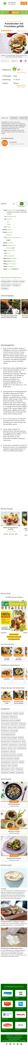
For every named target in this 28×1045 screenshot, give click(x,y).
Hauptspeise (19, 772)
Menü (2, 13)
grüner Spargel (11, 264)
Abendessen (5, 772)
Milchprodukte (5, 769)
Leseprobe (3, 632)
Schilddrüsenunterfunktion (9, 755)
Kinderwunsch (13, 744)
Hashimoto (4, 744)
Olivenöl (9, 219)
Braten (16, 758)
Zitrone (9, 248)
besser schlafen (12, 727)
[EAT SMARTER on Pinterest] (10, 1044)
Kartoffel (15, 281)
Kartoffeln (14, 258)
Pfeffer (9, 224)
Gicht (23, 741)
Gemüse (4, 765)
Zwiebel (9, 235)
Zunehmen (10, 758)
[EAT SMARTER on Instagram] (14, 1044)
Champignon (16, 285)
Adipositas (22, 723)
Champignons (11, 266)
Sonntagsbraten (6, 762)
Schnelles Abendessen (14, 804)
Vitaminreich (14, 723)
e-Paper (25, 632)
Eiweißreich (7, 679)
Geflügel (21, 762)
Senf (8, 253)
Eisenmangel (14, 730)
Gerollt (21, 713)
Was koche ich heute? (14, 831)
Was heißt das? (21, 72)
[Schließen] (1, 3)
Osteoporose (5, 751)
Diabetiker (21, 727)
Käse (9, 765)
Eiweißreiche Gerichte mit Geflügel (11, 720)
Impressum (9, 1035)
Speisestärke (10, 256)
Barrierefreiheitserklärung (9, 1041)
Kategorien (23, 1041)
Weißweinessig (11, 216)
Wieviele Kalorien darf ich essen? (21, 86)
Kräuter (15, 765)
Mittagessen (19, 769)
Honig (8, 227)
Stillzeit (20, 755)
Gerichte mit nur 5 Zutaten (14, 858)
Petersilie (9, 232)
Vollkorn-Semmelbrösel (14, 237)
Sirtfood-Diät (5, 717)
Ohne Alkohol (5, 723)
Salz (8, 222)
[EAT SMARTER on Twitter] (17, 1044)
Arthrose (4, 727)
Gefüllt (15, 713)
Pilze (13, 769)
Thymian (9, 229)
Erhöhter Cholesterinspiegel (9, 737)
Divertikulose (5, 730)
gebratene (9, 713)
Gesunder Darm (6, 741)
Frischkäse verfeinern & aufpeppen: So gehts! (13, 921)
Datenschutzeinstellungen (14, 1037)
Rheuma (12, 751)
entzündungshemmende (8, 734)
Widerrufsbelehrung (14, 1039)
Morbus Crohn (12, 748)
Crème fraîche (11, 250)
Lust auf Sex (22, 744)
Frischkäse (10, 243)
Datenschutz (17, 1035)
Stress (3, 758)
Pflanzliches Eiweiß (19, 679)
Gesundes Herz (16, 741)
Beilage (12, 772)
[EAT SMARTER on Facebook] (6, 1044)
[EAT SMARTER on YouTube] (21, 1044)
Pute (3, 713)
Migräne (4, 748)
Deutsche (14, 762)
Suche (22, 13)
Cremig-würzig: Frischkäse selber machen (12, 948)
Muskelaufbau (21, 748)
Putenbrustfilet (11, 210)
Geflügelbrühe (11, 245)
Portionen (22, 206)
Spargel (13, 261)
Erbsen (9, 269)
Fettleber (21, 737)
